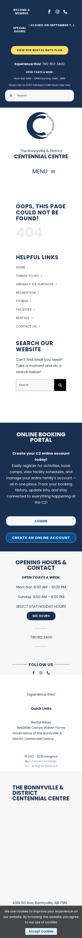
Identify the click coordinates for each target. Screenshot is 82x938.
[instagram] (57, 12)
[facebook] (49, 12)
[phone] (65, 12)
